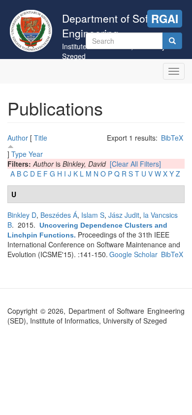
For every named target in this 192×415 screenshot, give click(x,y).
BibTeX (172, 138)
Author (17, 138)
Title (40, 138)
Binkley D (21, 215)
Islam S (92, 215)
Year (36, 154)
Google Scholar (133, 254)
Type (19, 154)
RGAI (164, 19)
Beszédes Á (58, 215)
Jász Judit (123, 215)
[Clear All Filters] (135, 164)
